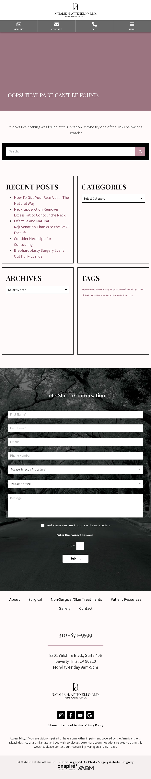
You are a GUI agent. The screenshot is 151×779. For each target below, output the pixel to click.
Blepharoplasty (88, 289)
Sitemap (53, 725)
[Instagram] (61, 715)
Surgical (35, 599)
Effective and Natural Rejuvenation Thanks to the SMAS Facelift (41, 227)
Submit (75, 558)
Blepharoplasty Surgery (106, 289)
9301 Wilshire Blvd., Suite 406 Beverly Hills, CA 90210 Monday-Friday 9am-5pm (75, 661)
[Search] (140, 151)
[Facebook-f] (71, 715)
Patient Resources (126, 599)
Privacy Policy (94, 725)
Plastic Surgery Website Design (109, 762)
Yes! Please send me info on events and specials (78, 525)
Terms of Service (72, 725)
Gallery (65, 608)
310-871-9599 (75, 634)
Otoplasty (117, 295)
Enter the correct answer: (75, 535)
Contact (86, 608)
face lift (130, 289)
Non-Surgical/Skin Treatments (76, 599)
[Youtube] (80, 715)
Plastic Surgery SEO (72, 762)
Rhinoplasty (128, 295)
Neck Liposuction (92, 295)
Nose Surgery (106, 295)
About (14, 599)
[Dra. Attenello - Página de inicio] (75, 10)
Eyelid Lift (121, 289)
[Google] (90, 715)
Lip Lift (137, 289)
